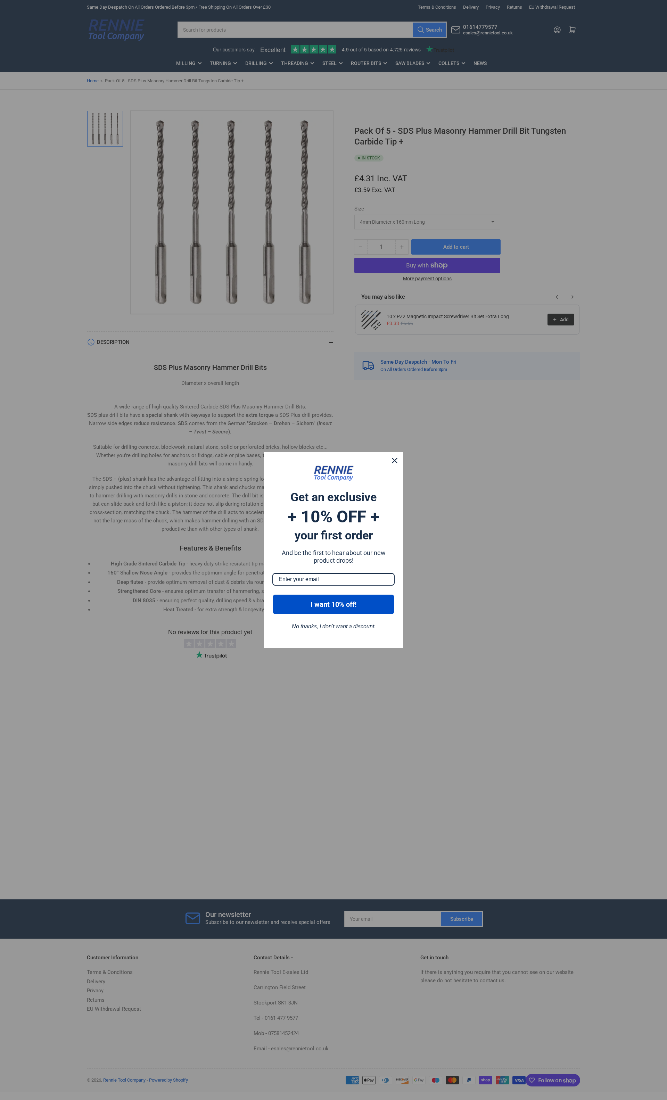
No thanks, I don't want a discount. (334, 626)
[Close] (394, 460)
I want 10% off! (333, 604)
